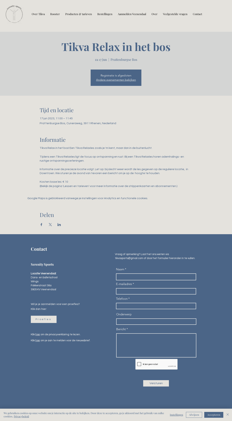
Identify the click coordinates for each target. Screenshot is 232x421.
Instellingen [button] (176, 414)
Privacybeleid (21, 416)
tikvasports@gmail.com (129, 258)
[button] (44, 319)
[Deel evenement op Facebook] (41, 224)
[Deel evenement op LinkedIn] (59, 224)
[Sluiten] (227, 415)
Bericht (121, 329)
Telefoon (122, 298)
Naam (120, 269)
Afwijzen (194, 414)
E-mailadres (124, 284)
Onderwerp (124, 314)
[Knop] (14, 14)
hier (37, 334)
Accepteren (213, 414)
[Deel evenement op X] (50, 224)
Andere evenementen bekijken (116, 80)
